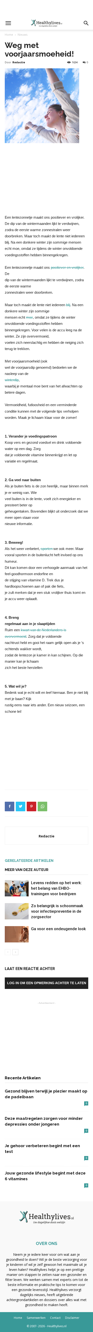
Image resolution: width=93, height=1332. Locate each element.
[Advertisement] (46, 8)
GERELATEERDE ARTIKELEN (29, 861)
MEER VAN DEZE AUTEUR (26, 870)
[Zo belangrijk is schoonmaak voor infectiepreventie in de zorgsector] (17, 911)
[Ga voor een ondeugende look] (17, 934)
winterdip (12, 380)
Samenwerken (36, 1318)
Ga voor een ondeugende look (58, 928)
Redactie (18, 62)
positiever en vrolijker (67, 267)
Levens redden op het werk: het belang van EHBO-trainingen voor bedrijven (56, 888)
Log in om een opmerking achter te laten (46, 983)
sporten (46, 549)
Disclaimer (72, 1318)
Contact (55, 1318)
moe (29, 317)
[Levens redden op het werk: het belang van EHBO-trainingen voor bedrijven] (17, 888)
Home (9, 35)
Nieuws (22, 35)
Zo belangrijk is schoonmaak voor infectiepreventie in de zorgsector (57, 911)
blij (68, 305)
